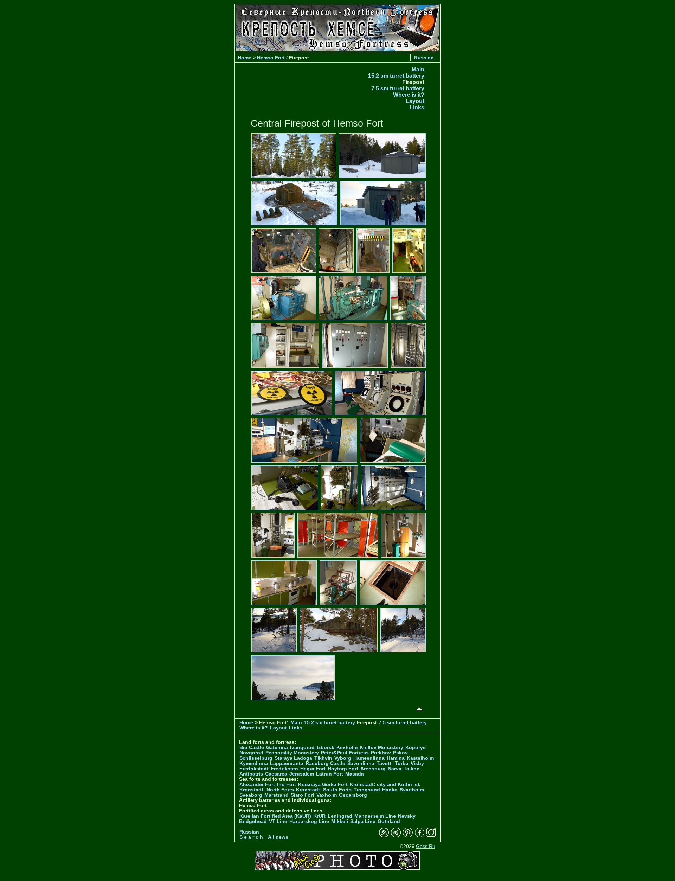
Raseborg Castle (325, 763)
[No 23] (338, 535)
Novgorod (251, 752)
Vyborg (342, 758)
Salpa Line (362, 821)
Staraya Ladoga (293, 758)
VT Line (278, 821)
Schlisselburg (255, 758)
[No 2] (382, 155)
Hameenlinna (369, 758)
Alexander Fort (257, 784)
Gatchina (277, 747)
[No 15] (292, 393)
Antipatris (251, 774)
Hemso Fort (271, 57)
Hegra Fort (313, 768)
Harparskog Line (309, 821)
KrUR (319, 816)
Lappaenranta (286, 763)
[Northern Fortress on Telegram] (396, 835)
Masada (354, 774)
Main (418, 69)
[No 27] (392, 582)
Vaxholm (326, 795)
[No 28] (274, 630)
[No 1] (294, 155)
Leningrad (340, 816)
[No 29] (338, 630)
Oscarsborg (353, 795)
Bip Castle (251, 747)
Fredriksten (284, 768)
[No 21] (393, 487)
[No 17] (304, 440)
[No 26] (338, 582)
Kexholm (347, 747)
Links (417, 107)
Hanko (390, 789)
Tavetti (385, 763)
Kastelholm (420, 758)
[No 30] (403, 630)
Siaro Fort (302, 795)
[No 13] (354, 345)
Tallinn (412, 768)
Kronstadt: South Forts (324, 789)
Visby (417, 763)
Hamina (396, 758)
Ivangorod (302, 747)
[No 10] (353, 298)
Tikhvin (323, 758)
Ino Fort (286, 784)
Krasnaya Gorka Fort (323, 784)
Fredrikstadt (254, 768)
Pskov (400, 752)
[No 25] (284, 582)
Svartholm (412, 789)
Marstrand (276, 795)
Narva (394, 768)
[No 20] (339, 487)
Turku (402, 763)
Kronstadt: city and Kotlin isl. (385, 784)
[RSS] (384, 835)
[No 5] (284, 250)
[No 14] (408, 345)
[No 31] (293, 677)
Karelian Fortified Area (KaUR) (275, 816)
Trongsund (367, 789)
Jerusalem (301, 774)
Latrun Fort (329, 774)
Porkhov (381, 752)
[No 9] (284, 298)
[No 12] (285, 345)
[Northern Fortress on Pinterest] (408, 835)
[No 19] (285, 487)
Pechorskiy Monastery (292, 752)
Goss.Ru (425, 846)
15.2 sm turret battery (396, 76)
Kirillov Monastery (381, 747)
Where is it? (408, 95)
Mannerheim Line (375, 816)
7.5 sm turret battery (397, 88)
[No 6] (336, 250)
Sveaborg (250, 795)
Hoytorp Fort (343, 768)
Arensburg (373, 768)
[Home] (337, 49)
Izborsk (325, 747)
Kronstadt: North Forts (267, 789)
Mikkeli (339, 821)
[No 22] (273, 535)
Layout (415, 101)
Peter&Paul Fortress (345, 752)
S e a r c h (251, 837)
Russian (424, 57)
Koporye (415, 747)
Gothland (389, 821)
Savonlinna (360, 763)
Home (244, 57)
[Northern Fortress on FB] (419, 835)
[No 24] (403, 535)
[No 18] (392, 440)
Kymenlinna (253, 763)
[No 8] (409, 250)
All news (278, 837)
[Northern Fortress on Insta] (431, 835)
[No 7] (373, 250)
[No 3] (294, 203)
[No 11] (408, 298)
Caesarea (276, 774)
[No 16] (380, 393)
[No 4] (383, 203)
